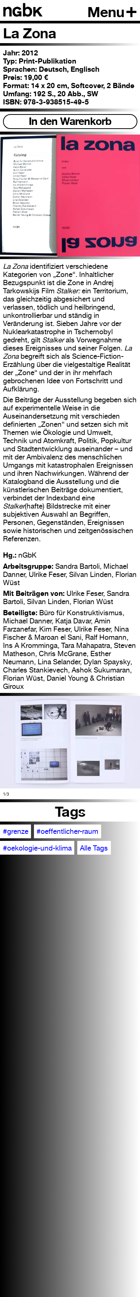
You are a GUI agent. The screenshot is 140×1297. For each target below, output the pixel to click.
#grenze (15, 831)
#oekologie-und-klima (37, 848)
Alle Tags (94, 848)
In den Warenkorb (70, 121)
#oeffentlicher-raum (67, 831)
